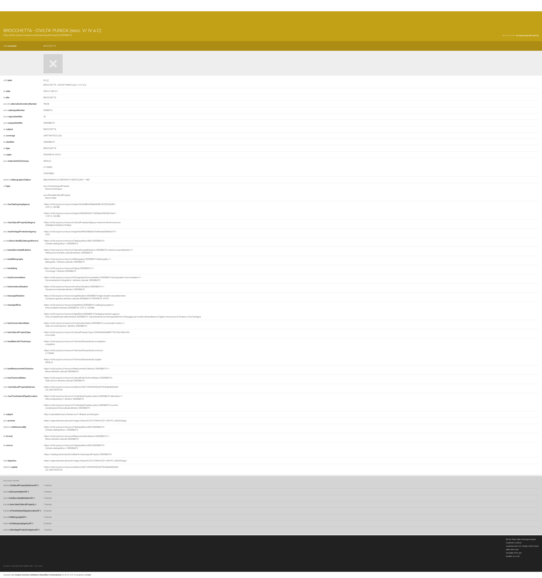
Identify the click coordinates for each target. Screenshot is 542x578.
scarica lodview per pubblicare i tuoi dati (23, 566)
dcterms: (17, 180)
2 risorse (47, 511)
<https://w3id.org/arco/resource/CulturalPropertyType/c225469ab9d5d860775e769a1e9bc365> (86, 333)
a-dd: (16, 323)
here (89, 575)
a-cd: (17, 250)
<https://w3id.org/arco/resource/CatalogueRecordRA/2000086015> (74, 242)
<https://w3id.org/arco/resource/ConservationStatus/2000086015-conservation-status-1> (84, 324)
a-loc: (19, 387)
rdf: (6, 186)
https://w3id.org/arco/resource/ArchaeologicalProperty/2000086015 (37, 35)
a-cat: (20, 241)
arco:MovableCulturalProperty (56, 196)
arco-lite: (20, 104)
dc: (6, 91)
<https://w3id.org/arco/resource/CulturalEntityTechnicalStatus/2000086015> (78, 379)
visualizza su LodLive (513, 543)
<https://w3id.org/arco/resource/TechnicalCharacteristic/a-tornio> (73, 351)
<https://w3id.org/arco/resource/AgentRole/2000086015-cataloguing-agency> (78, 306)
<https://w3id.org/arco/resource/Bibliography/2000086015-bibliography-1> (77, 260)
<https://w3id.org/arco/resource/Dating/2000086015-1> (68, 269)
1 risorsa (47, 485)
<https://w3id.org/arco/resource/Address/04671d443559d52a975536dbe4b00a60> (81, 388)
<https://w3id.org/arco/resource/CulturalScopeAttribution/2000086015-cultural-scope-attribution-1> (88, 251)
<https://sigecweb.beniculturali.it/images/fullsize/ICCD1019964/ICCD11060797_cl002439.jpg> (85, 421)
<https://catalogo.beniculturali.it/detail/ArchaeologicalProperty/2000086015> (77, 454)
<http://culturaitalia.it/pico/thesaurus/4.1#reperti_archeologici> (71, 414)
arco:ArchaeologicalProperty (56, 187)
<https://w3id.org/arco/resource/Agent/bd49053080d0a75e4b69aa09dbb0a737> (79, 233)
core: (12, 305)
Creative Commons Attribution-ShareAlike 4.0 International (38, 575)
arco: (14, 110)
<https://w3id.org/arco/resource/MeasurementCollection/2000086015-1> (76, 370)
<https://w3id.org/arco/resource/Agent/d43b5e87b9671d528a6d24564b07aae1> (79, 214)
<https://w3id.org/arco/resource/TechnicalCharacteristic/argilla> (72, 360)
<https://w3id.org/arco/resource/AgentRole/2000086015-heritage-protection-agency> (122, 315)
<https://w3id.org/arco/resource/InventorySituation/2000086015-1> (73, 288)
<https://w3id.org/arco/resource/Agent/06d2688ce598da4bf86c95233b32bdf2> (79, 205)
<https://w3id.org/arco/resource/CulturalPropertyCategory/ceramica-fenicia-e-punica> (82, 223)
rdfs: (9, 46)
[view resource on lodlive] (537, 18)
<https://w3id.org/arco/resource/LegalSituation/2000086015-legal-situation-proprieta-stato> (84, 297)
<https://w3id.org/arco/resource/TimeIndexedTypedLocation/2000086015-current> (80, 406)
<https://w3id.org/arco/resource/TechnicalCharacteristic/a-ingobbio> (74, 342)
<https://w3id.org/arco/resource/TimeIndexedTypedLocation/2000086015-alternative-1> (83, 397)
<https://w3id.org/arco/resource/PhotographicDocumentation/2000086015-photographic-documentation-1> (92, 278)
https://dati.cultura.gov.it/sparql (524, 539)
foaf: (9, 461)
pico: (16, 161)
